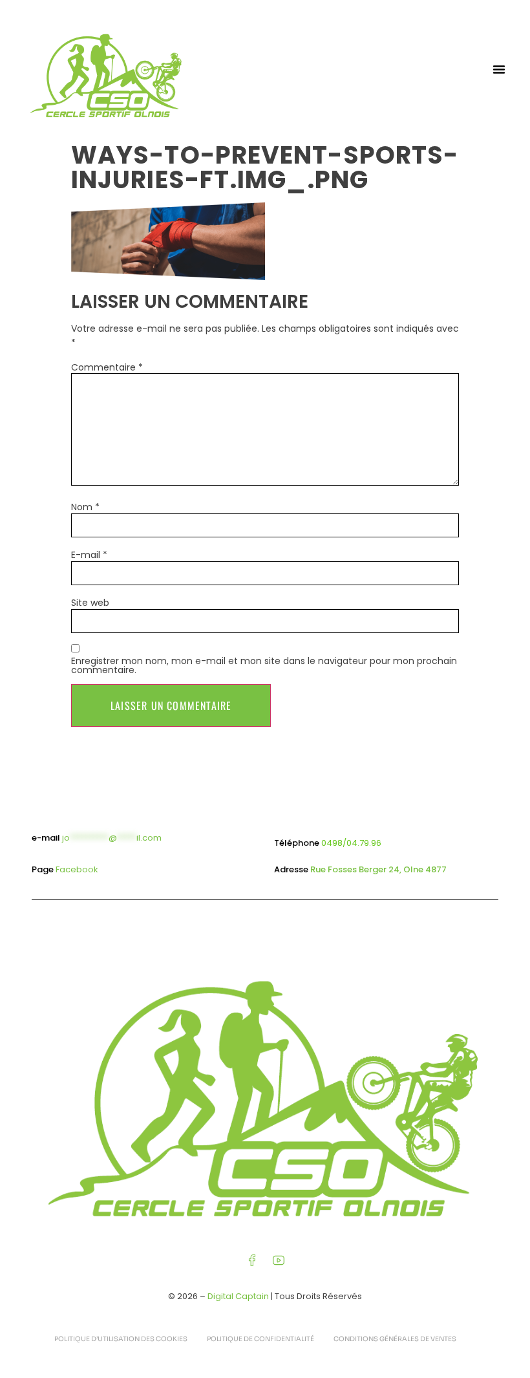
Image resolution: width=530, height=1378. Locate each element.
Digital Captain (238, 1296)
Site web (90, 602)
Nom (85, 506)
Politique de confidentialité (260, 1339)
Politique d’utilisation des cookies (120, 1339)
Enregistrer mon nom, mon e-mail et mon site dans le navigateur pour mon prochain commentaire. (264, 665)
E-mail (89, 554)
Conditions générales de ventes (395, 1339)
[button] (499, 69)
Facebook (77, 869)
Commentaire (107, 367)
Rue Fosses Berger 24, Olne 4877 (378, 869)
